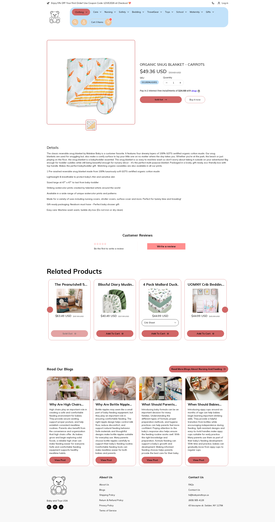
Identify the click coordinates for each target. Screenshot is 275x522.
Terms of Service (107, 510)
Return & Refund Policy (111, 500)
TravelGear (153, 12)
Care (95, 12)
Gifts (208, 12)
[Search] (75, 22)
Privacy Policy (106, 505)
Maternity (195, 12)
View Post (60, 460)
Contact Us (194, 489)
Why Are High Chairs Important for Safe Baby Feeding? (68, 404)
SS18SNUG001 (149, 82)
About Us (104, 484)
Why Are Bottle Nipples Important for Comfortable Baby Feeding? (113, 404)
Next (225, 310)
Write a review (166, 246)
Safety (122, 12)
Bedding (136, 12)
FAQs (191, 484)
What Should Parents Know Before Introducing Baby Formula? (158, 404)
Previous (50, 310)
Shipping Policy (107, 495)
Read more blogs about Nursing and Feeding (196, 369)
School (179, 12)
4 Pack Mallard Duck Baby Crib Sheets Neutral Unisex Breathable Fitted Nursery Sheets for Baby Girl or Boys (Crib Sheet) (160, 284)
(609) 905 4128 (196, 500)
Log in (225, 3)
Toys (167, 12)
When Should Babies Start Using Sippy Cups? (206, 404)
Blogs (102, 489)
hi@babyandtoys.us (198, 495)
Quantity (167, 77)
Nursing (109, 12)
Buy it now (195, 99)
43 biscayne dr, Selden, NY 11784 (205, 505)
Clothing (79, 12)
